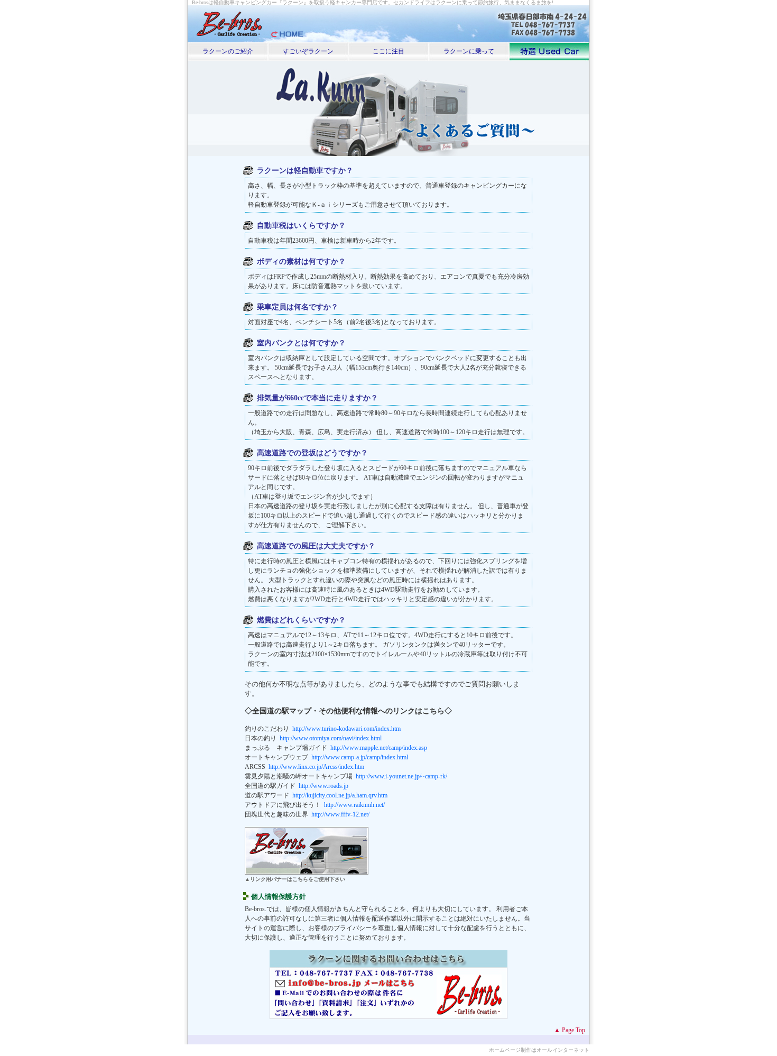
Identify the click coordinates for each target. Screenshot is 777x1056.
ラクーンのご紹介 (227, 51)
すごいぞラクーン (308, 51)
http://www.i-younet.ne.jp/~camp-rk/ (401, 776)
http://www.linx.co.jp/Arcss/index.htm (316, 766)
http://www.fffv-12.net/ (340, 814)
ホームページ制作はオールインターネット (539, 1050)
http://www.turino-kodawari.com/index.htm (346, 728)
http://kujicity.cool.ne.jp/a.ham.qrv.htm (339, 795)
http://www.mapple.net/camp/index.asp (378, 747)
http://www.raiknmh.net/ (354, 805)
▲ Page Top (569, 1030)
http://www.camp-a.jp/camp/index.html (359, 757)
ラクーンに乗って (468, 51)
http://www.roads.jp (323, 785)
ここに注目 (388, 51)
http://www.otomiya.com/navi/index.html (331, 738)
